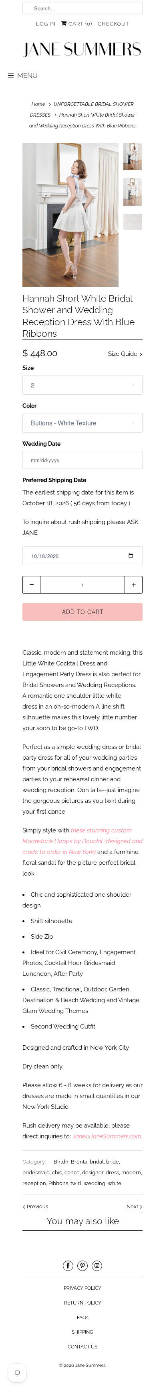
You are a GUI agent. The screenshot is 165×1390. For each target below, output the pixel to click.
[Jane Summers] (82, 50)
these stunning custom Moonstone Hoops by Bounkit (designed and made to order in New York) (82, 841)
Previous (37, 1206)
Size (28, 368)
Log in (46, 24)
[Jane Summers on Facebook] (68, 1266)
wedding (94, 1183)
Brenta (79, 1162)
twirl (75, 1183)
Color (29, 406)
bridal (97, 1162)
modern (131, 1173)
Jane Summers (90, 1365)
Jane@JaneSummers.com (106, 1136)
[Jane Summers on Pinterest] (82, 1266)
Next (133, 1206)
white (114, 1183)
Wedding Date (41, 444)
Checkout (113, 24)
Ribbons (58, 1183)
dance (72, 1173)
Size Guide (123, 353)
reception (34, 1183)
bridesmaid (36, 1173)
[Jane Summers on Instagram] (97, 1266)
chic (57, 1173)
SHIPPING (82, 1332)
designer (92, 1173)
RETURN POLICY (82, 1303)
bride (112, 1162)
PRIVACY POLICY (82, 1288)
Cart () (79, 24)
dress (112, 1173)
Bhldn (61, 1162)
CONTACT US (82, 1347)
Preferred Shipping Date (54, 480)
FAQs (83, 1317)
